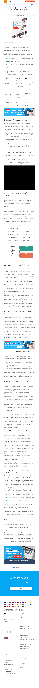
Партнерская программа (18, 610)
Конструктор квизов (23, 633)
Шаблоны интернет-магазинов (10, 658)
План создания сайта (8, 669)
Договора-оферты (27, 681)
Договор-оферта (23, 623)
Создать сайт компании (24, 637)
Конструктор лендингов (24, 626)
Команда (6, 626)
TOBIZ (9, 1)
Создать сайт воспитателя (24, 642)
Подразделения (22, 663)
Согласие (23, 682)
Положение (19, 682)
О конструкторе (7, 621)
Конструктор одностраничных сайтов (27, 639)
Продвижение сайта (8, 671)
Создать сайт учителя (24, 641)
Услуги (21, 621)
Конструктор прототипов (24, 646)
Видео (21, 617)
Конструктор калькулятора (24, 635)
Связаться (21, 660)
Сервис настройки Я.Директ (25, 670)
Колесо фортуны (23, 672)
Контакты (21, 667)
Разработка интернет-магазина (10, 675)
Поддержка (6, 666)
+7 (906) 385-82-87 (23, 657)
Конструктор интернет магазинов (26, 628)
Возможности (6, 623)
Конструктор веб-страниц (24, 648)
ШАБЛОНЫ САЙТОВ (21, 589)
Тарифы (21, 619)
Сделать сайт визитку (24, 630)
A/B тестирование (7, 676)
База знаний (12, 4)
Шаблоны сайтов (7, 657)
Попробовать (30, 1)
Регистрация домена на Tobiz (9, 673)
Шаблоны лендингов (8, 660)
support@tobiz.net (24, 661)
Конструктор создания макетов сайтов (27, 644)
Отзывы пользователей (8, 664)
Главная (8, 4)
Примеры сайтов (7, 662)
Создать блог (22, 632)
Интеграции (6, 625)
